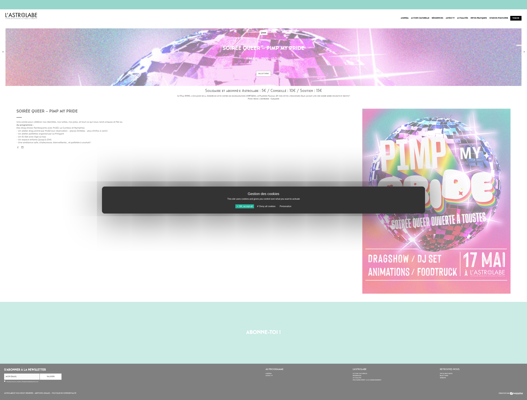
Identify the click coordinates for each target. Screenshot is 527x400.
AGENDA (405, 18)
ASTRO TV (450, 18)
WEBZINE (515, 18)
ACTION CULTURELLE (420, 18)
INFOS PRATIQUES (479, 18)
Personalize (285, 206)
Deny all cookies (267, 206)
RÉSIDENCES (437, 18)
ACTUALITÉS (462, 18)
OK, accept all (246, 206)
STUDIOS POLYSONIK (498, 18)
